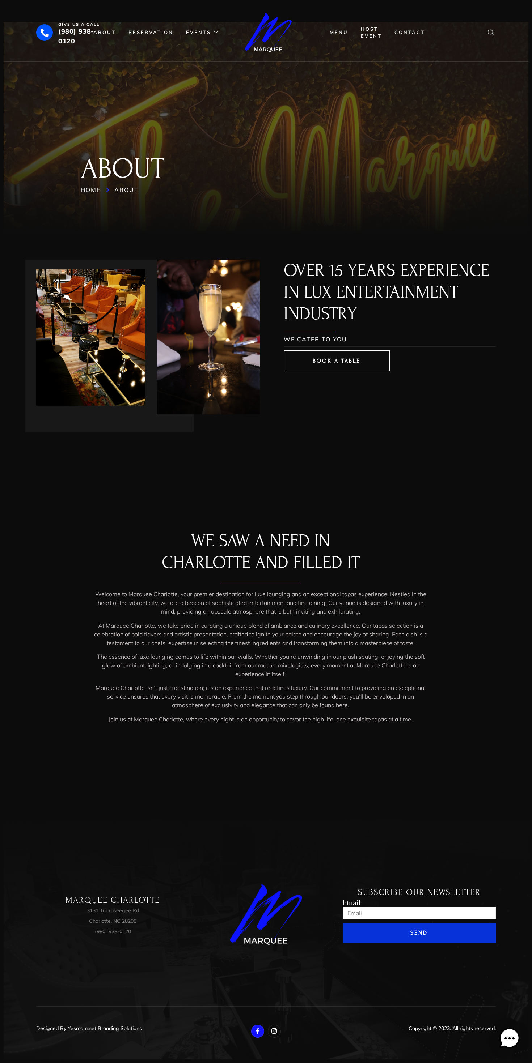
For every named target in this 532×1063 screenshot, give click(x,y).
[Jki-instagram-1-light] (274, 1031)
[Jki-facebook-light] (257, 1031)
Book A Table (336, 361)
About (104, 32)
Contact (409, 32)
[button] (509, 1039)
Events (198, 32)
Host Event (371, 32)
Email (351, 903)
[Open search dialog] (488, 33)
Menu (339, 32)
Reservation (150, 32)
